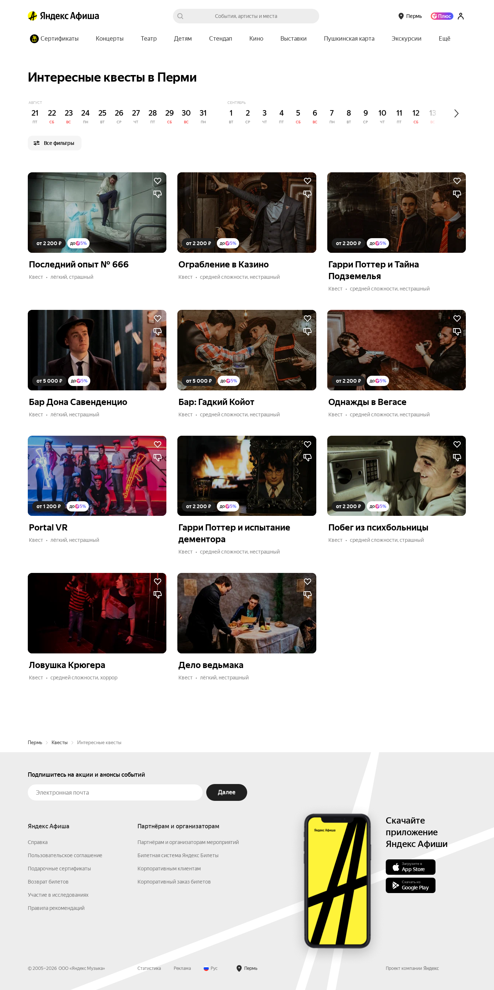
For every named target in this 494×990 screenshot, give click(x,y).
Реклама (182, 968)
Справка (38, 842)
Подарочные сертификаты (59, 868)
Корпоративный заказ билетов (174, 882)
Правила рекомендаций (56, 908)
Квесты (60, 742)
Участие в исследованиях (58, 895)
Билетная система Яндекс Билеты (178, 855)
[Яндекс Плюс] (442, 16)
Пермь (35, 742)
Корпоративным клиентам (169, 868)
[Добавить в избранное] (157, 181)
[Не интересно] (157, 194)
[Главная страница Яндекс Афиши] (32, 16)
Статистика (149, 968)
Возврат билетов (48, 882)
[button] (444, 38)
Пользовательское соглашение (65, 855)
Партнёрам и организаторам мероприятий (188, 842)
